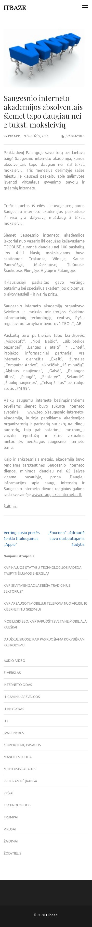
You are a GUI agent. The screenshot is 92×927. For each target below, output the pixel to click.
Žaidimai (11, 841)
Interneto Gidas (18, 685)
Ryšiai (8, 793)
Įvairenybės (75, 136)
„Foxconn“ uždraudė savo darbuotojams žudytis (66, 538)
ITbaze (15, 7)
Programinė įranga (20, 781)
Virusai (10, 829)
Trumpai (11, 817)
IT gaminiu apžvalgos (22, 697)
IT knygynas (14, 709)
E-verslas (12, 673)
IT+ (6, 721)
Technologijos (17, 805)
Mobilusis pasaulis (20, 769)
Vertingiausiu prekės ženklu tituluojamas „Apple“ (22, 538)
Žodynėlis (12, 853)
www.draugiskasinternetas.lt (57, 494)
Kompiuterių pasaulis (22, 745)
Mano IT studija (18, 757)
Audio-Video (14, 661)
